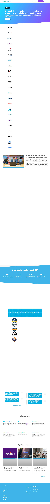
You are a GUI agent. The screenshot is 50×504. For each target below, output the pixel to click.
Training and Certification (7, 421)
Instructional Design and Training (29, 487)
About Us (4, 486)
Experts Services (35, 489)
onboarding (27, 423)
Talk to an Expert (40, 1)
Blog (3, 491)
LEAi (34, 488)
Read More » (35, 473)
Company (32, 1)
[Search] (46, 1)
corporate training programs (25, 424)
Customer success (6, 432)
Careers (4, 490)
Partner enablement (35, 432)
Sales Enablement (28, 490)
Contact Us (4, 495)
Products (21, 1)
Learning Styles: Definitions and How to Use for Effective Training (39, 468)
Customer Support (5, 492)
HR (18, 421)
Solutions (25, 1)
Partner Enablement (29, 494)
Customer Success (28, 489)
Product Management (28, 493)
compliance (19, 424)
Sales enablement (35, 421)
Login (35, 1)
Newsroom (4, 487)
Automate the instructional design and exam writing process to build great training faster (23, 12)
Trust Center (4, 494)
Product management (21, 432)
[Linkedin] (5, 499)
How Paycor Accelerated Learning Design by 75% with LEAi (9, 468)
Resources (28, 1)
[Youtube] (3, 499)
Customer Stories (5, 489)
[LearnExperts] (6, 1)
